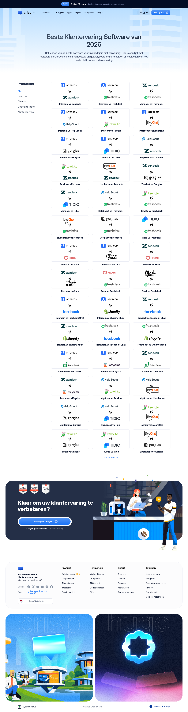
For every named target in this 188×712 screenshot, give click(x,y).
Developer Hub (68, 592)
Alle (19, 90)
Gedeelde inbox (26, 106)
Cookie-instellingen (155, 597)
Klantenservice (26, 111)
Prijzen (78, 13)
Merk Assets (123, 588)
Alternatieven (68, 583)
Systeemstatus (29, 707)
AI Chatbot (95, 583)
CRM (92, 592)
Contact (121, 578)
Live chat (23, 96)
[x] (33, 586)
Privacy (149, 588)
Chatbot (22, 101)
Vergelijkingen (68, 578)
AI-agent (60, 13)
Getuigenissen (70, 574)
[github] (51, 586)
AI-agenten (95, 578)
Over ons (122, 574)
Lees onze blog (153, 574)
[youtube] (38, 586)
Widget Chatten (97, 574)
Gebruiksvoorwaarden (156, 583)
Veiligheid (150, 578)
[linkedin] (47, 586)
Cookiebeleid (152, 592)
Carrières (122, 583)
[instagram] (42, 586)
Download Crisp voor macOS (38, 592)
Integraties (89, 13)
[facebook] (29, 586)
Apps (69, 13)
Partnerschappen (125, 592)
